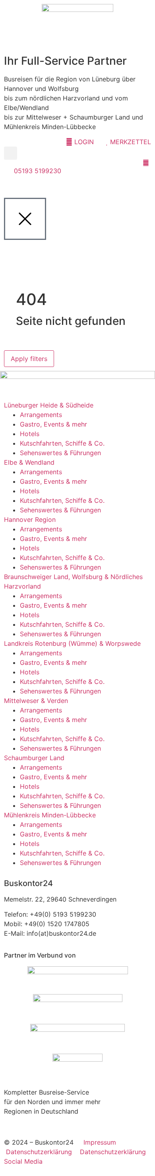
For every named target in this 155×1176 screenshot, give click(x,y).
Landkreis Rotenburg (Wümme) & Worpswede (72, 643)
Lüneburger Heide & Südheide (48, 405)
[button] (10, 153)
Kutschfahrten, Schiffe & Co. (62, 443)
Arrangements (41, 415)
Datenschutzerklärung (43, 1152)
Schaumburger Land (34, 758)
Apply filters (29, 359)
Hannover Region (30, 519)
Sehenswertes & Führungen (60, 453)
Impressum (99, 1142)
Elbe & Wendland (29, 462)
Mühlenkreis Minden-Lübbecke (50, 815)
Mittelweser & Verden (36, 701)
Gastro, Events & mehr (53, 424)
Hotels (29, 434)
